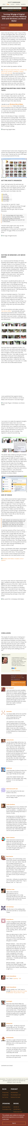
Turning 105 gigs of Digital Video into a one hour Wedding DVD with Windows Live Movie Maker (14, 17)
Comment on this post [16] (16, 25)
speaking (23, 4)
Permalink (18, 677)
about (4, 4)
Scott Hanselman (14, 2)
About (13, 670)
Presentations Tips (6, 1109)
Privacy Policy (5, 1092)
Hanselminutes (14, 1092)
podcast (12, 4)
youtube (18, 4)
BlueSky (18, 676)
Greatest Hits (5, 1095)
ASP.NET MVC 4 (16, 1109)
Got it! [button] (14, 1123)
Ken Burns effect (6, 311)
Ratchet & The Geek (15, 1097)
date (19, 10)
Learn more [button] (5, 1119)
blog (8, 4)
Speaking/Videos (6, 1107)
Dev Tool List (5, 1097)
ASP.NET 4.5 (16, 1107)
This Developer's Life (16, 1095)
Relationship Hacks (17, 1111)
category (15, 10)
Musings (8, 28)
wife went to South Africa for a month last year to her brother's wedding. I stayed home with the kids (14, 71)
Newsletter (17, 670)
